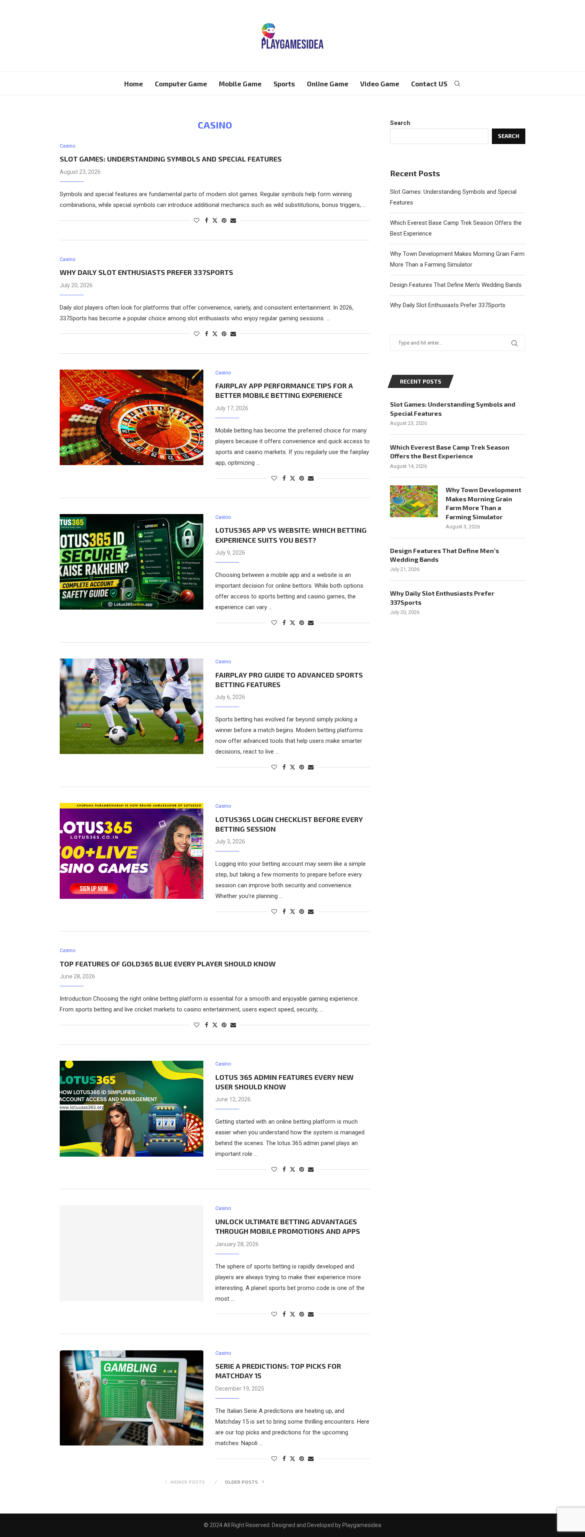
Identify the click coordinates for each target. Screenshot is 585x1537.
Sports (284, 84)
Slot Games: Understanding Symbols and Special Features (171, 158)
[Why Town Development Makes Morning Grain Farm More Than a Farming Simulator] (414, 501)
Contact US (429, 84)
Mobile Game (240, 84)
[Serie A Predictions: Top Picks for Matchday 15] (131, 1397)
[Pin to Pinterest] (224, 220)
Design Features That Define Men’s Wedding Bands (456, 284)
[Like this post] (196, 220)
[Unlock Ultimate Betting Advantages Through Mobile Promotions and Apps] (131, 1253)
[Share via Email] (233, 220)
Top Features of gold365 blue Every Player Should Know (168, 963)
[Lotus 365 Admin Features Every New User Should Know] (131, 1108)
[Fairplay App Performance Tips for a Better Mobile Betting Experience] (131, 417)
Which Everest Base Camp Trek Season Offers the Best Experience (449, 451)
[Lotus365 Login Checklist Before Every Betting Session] (131, 850)
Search (400, 123)
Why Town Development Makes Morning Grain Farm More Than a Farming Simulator (483, 503)
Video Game (379, 84)
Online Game (327, 84)
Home (133, 84)
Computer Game (181, 84)
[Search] (457, 83)
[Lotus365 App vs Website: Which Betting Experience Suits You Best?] (131, 562)
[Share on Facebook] (206, 220)
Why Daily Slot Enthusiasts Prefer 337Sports (146, 272)
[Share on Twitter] (215, 220)
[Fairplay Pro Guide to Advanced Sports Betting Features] (131, 706)
